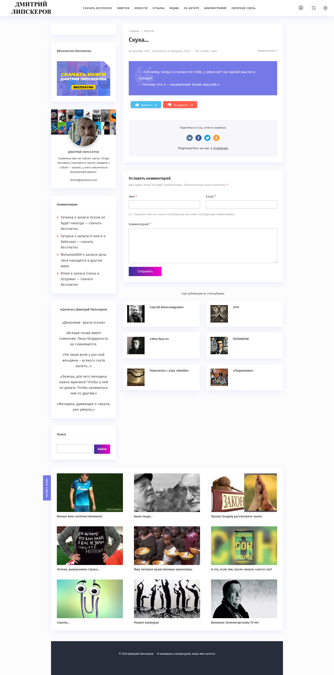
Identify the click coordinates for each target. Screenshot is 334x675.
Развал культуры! (146, 622)
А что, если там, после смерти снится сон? (241, 569)
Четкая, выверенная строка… (78, 569)
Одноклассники (216, 138)
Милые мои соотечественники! (79, 516)
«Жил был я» (159, 339)
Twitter (207, 138)
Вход (305, 6)
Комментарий (140, 224)
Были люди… (143, 516)
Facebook (198, 138)
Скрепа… (63, 622)
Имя (133, 196)
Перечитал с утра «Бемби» (169, 370)
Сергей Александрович (167, 307)
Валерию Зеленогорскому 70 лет (235, 622)
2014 (236, 307)
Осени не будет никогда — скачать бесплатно (83, 223)
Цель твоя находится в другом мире (83, 260)
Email (211, 196)
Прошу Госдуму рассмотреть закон (236, 516)
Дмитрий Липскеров (32, 7)
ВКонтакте (190, 138)
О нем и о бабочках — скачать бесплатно (83, 241)
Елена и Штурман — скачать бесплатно (80, 279)
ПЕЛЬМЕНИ (241, 339)
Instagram (220, 148)
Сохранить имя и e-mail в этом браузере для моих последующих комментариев (183, 214)
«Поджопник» (243, 370)
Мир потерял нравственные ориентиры (163, 569)
